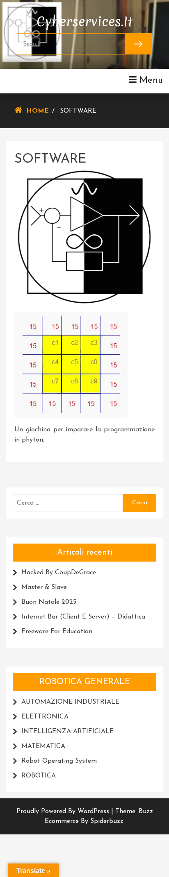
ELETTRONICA (45, 717)
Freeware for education (56, 631)
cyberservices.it (84, 20)
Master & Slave (44, 587)
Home (37, 111)
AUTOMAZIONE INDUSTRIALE (70, 702)
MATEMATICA (43, 746)
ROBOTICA (38, 776)
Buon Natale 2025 (48, 602)
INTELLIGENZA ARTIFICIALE (67, 731)
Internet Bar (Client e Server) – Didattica (83, 617)
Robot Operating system (59, 761)
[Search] (138, 44)
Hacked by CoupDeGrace (58, 572)
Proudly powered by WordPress (63, 811)
